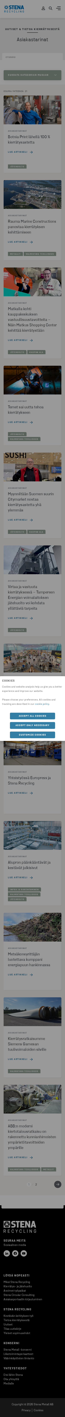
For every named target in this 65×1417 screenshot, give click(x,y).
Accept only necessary (33, 725)
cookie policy (42, 704)
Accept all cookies (32, 716)
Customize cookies (32, 735)
